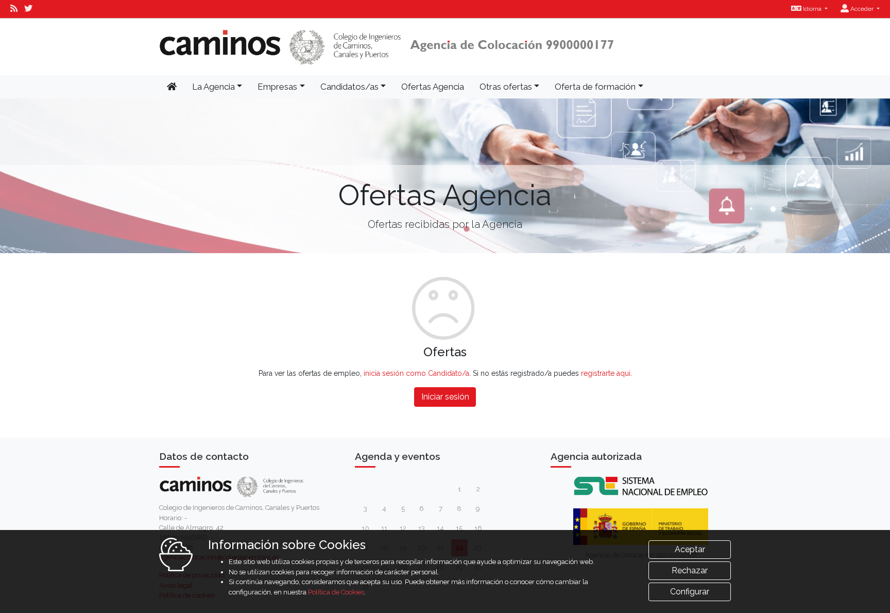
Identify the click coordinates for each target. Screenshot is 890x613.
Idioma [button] (812, 8)
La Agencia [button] (213, 86)
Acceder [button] (862, 8)
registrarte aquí (605, 373)
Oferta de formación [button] (595, 86)
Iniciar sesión (445, 397)
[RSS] (14, 8)
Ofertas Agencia (432, 86)
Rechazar (690, 570)
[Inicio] (386, 47)
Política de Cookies (336, 592)
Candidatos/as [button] (349, 86)
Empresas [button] (277, 86)
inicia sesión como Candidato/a (416, 373)
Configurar (689, 592)
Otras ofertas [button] (506, 86)
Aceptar (690, 549)
